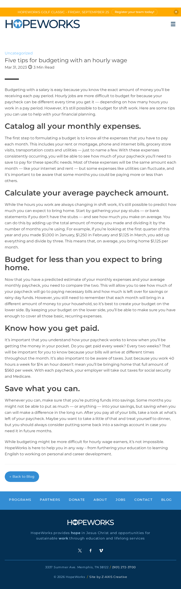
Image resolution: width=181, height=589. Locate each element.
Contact (143, 500)
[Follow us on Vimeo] (101, 550)
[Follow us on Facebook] (90, 550)
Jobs (120, 500)
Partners (50, 500)
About (100, 500)
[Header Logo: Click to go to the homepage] (42, 24)
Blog (166, 500)
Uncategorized (19, 53)
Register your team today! (134, 12)
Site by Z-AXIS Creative (108, 577)
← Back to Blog (21, 476)
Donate (77, 500)
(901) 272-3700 (124, 567)
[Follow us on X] (80, 550)
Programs (20, 500)
